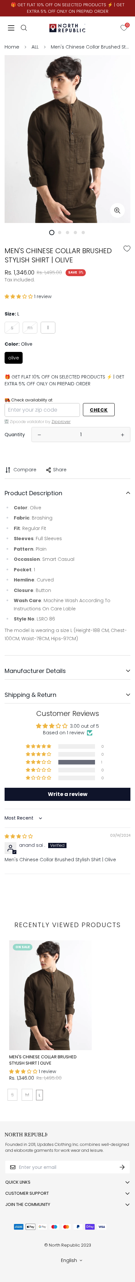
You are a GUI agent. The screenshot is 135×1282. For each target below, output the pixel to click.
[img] (19, 836)
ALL (35, 46)
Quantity (15, 434)
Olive (13, 358)
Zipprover (60, 421)
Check (99, 410)
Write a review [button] (67, 794)
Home (12, 46)
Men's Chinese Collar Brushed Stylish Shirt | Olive (43, 1060)
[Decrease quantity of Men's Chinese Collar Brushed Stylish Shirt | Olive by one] (39, 434)
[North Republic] (68, 28)
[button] (19, 296)
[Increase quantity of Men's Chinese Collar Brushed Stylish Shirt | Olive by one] (122, 434)
